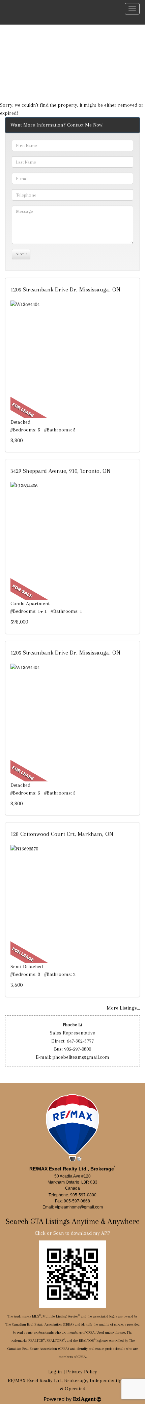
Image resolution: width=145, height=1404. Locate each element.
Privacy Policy (81, 1372)
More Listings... (123, 1008)
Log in (55, 1372)
